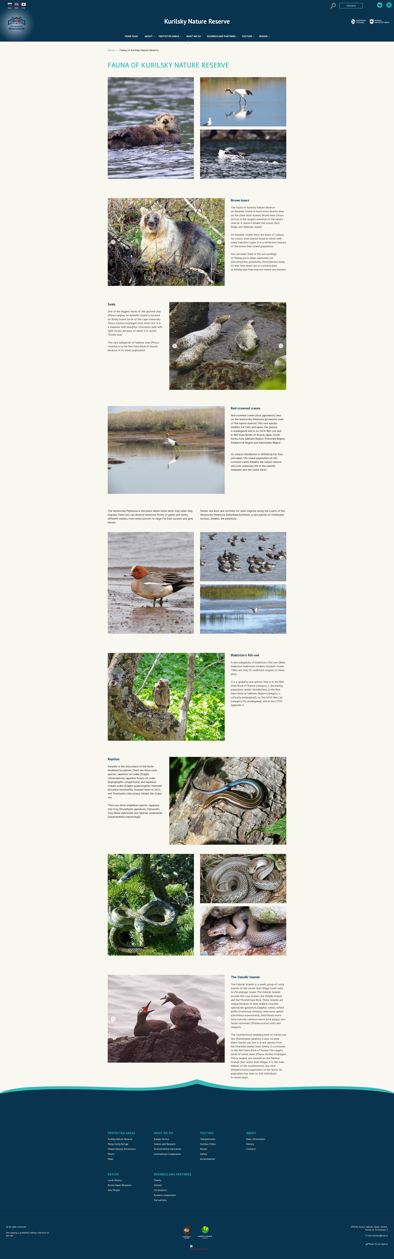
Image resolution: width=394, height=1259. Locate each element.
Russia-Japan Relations (119, 1185)
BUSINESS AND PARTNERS (221, 36)
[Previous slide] (113, 242)
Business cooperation (165, 1195)
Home (111, 50)
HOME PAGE (131, 36)
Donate (158, 1185)
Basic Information (255, 1139)
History (250, 1143)
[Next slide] (219, 242)
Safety (203, 1153)
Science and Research (165, 1143)
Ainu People (114, 1190)
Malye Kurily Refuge (118, 1143)
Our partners (160, 1200)
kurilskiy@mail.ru (380, 1235)
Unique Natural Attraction (121, 1148)
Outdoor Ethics (208, 1143)
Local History (115, 1180)
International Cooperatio (167, 1153)
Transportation (207, 1139)
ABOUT (149, 36)
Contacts (251, 1148)
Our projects (160, 1190)
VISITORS (247, 36)
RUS (9, 8)
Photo (111, 1153)
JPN (23, 8)
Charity (157, 1180)
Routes (203, 1148)
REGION (263, 36)
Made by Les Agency (378, 1244)
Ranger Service (161, 1139)
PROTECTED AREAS (169, 36)
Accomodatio (207, 1158)
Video (110, 1158)
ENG (16, 8)
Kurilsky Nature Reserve (120, 1139)
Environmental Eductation (167, 1148)
